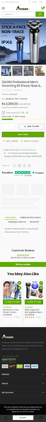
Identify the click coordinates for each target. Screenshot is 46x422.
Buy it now (23, 134)
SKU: (4, 99)
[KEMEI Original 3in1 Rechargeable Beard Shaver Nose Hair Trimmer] (34, 290)
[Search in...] (40, 14)
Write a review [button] (23, 264)
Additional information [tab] (30, 217)
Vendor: (5, 94)
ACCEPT (23, 417)
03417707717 (9, 359)
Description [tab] (10, 217)
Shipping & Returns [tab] (17, 221)
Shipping (5, 107)
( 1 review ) (39, 317)
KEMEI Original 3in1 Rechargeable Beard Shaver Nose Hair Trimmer (33, 313)
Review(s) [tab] (34, 221)
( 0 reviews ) (18, 90)
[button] (43, 41)
